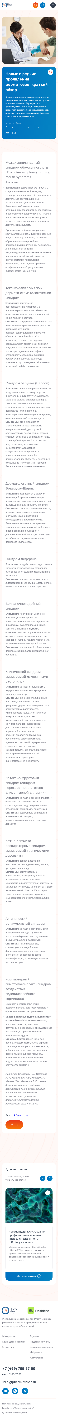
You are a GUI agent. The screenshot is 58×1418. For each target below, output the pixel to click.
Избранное (36, 1352)
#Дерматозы (21, 1115)
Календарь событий (13, 1342)
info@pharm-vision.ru (19, 1382)
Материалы (8, 1336)
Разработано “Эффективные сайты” (18, 1408)
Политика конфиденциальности (16, 1404)
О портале (8, 1347)
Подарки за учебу (40, 1342)
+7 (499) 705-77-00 (18, 1369)
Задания (34, 1336)
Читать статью (26, 1276)
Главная (8, 123)
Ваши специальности (41, 1347)
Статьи (18, 123)
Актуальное (36, 1358)
